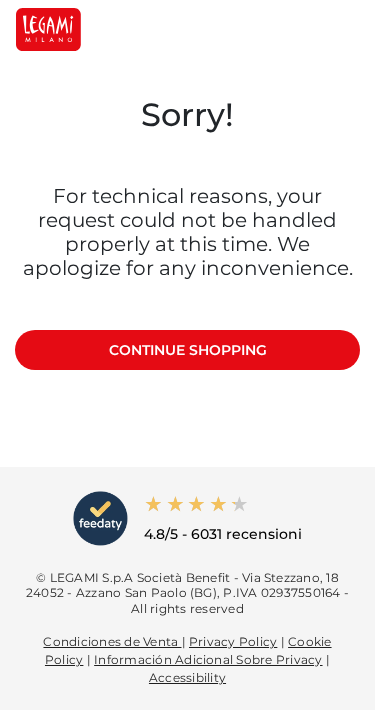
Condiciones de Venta (112, 641)
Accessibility (187, 677)
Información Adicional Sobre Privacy (208, 659)
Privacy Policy (233, 641)
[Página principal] (48, 29)
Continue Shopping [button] (188, 350)
